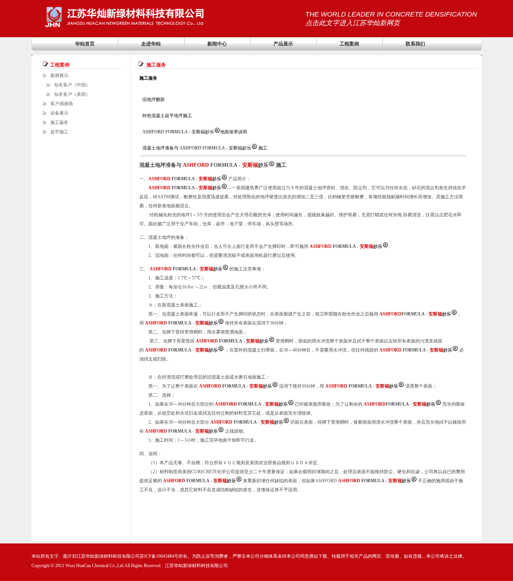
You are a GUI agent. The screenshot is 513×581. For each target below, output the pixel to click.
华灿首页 (85, 44)
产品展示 (283, 44)
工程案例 (349, 44)
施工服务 (59, 122)
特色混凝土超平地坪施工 (167, 115)
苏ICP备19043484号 (159, 556)
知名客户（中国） (72, 85)
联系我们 (415, 44)
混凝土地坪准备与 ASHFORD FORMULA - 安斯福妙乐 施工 (204, 148)
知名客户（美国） (72, 94)
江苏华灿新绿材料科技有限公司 (196, 565)
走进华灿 (151, 44)
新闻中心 (217, 44)
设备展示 (59, 113)
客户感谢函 (61, 103)
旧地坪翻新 (153, 99)
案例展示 (59, 75)
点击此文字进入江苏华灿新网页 (352, 23)
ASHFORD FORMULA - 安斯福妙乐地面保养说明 (194, 131)
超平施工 (59, 131)
